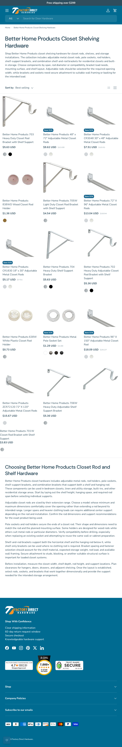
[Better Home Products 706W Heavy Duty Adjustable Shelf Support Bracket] (61, 383)
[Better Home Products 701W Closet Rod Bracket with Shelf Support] (101, 382)
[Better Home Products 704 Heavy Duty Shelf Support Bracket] (61, 246)
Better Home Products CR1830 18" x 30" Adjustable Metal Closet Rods (20, 270)
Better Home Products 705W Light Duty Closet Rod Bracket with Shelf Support (60, 204)
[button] (115, 10)
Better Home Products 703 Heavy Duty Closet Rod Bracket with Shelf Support (18, 138)
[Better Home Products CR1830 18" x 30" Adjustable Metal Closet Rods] (20, 246)
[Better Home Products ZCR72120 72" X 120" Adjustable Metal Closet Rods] (20, 383)
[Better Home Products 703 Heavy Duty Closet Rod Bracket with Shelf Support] (20, 114)
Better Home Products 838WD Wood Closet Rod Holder (18, 204)
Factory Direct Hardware (22, 739)
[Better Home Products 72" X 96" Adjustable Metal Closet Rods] (101, 180)
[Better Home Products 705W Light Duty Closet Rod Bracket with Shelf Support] (61, 180)
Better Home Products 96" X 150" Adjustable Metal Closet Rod (101, 340)
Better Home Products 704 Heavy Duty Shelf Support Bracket (59, 270)
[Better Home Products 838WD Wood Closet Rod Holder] (20, 180)
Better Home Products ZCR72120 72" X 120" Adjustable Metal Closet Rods (20, 407)
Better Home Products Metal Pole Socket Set (59, 338)
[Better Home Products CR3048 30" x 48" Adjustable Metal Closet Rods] (101, 114)
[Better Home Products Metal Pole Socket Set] (61, 316)
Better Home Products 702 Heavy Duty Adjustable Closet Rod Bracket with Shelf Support (101, 272)
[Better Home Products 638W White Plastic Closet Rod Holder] (20, 316)
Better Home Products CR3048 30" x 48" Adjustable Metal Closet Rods (101, 138)
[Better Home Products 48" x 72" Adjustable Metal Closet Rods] (61, 114)
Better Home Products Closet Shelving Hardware (34, 27)
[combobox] (61, 18)
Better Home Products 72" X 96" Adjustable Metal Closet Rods (100, 204)
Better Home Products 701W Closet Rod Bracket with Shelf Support (17, 434)
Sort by (9, 87)
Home (7, 27)
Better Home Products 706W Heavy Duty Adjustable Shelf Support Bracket (60, 407)
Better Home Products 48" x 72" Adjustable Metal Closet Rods (59, 138)
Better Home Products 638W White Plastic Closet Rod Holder (20, 340)
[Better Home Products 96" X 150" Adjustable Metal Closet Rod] (101, 316)
